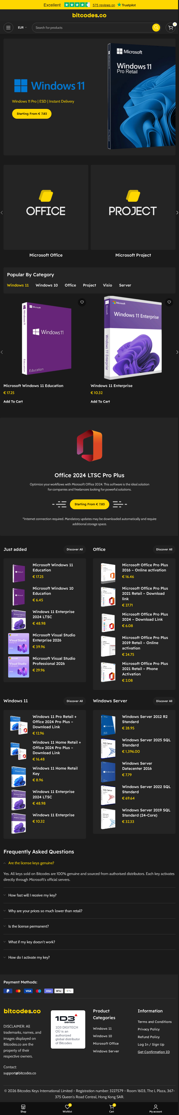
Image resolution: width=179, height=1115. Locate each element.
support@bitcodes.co (19, 1073)
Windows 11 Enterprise (111, 385)
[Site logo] (89, 15)
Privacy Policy (149, 1029)
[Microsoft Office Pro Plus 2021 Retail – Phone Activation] (18, 751)
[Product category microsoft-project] (133, 212)
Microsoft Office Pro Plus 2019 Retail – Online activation (145, 642)
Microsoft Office (106, 1043)
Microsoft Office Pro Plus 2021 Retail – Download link (145, 593)
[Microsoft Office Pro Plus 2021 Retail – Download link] (18, 596)
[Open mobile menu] (8, 27)
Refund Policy (149, 1037)
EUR (21, 27)
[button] (13, 402)
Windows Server (106, 1051)
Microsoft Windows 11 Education (33, 385)
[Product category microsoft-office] (45, 212)
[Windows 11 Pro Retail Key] (18, 573)
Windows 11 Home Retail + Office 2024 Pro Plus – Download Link (57, 747)
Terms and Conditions (155, 1022)
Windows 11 (102, 1028)
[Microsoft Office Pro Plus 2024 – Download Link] (45, 338)
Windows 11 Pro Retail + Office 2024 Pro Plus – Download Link (54, 721)
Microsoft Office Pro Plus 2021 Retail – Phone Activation (145, 668)
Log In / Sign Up (151, 1044)
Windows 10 (102, 1036)
